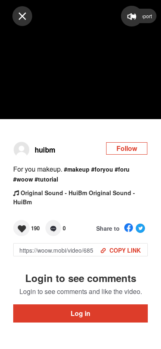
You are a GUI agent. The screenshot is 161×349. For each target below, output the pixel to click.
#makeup (77, 169)
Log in (80, 313)
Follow (126, 148)
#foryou (102, 169)
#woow (23, 179)
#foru (122, 169)
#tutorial (46, 179)
